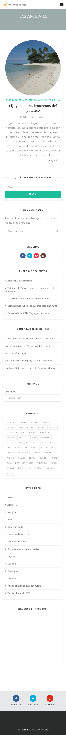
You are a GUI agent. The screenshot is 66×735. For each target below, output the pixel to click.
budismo (41, 427)
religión (42, 458)
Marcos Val (11, 353)
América (12, 505)
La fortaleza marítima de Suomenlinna (28, 298)
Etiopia (22, 438)
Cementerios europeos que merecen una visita (32, 306)
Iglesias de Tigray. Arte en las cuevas (32, 360)
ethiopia (11, 438)
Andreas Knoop (13, 338)
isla (28, 443)
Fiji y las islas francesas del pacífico (33, 108)
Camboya (53, 427)
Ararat (24, 422)
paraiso (21, 458)
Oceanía (32, 100)
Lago (35, 443)
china (10, 432)
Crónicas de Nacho (17, 541)
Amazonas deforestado (19, 280)
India (19, 443)
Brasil (30, 427)
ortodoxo (36, 453)
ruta (9, 463)
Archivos (10, 391)
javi (7, 360)
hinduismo (45, 438)
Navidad (11, 453)
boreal (20, 427)
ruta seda (20, 463)
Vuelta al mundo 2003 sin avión (24, 586)
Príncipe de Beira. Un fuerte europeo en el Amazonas (29, 290)
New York (23, 453)
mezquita (46, 443)
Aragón (11, 512)
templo (54, 463)
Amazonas (12, 422)
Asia (9, 519)
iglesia (10, 443)
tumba (28, 468)
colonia (20, 432)
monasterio (21, 448)
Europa (11, 563)
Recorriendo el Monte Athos (41, 338)
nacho (8, 368)
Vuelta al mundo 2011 (49, 100)
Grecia (33, 438)
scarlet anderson (14, 346)
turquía (39, 468)
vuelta (10, 473)
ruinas (53, 458)
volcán (50, 468)
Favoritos (12, 571)
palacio (10, 458)
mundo (33, 448)
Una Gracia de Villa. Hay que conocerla (28, 313)
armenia (35, 422)
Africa (10, 497)
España (11, 556)
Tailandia (42, 463)
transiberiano (14, 468)
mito (9, 448)
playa (32, 458)
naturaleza (47, 448)
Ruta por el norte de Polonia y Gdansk (35, 368)
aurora (46, 422)
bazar (10, 427)
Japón (24, 353)
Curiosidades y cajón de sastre (23, 549)
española (44, 432)
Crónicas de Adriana (16, 100)
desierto (32, 432)
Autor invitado (15, 527)
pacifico (49, 453)
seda (31, 463)
